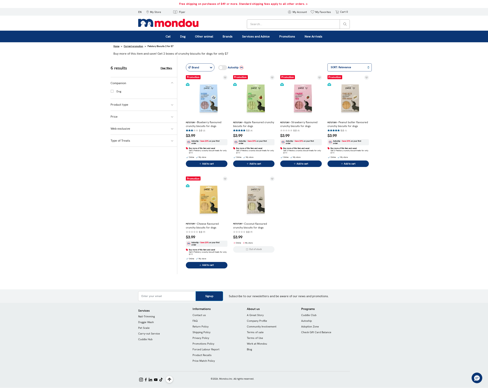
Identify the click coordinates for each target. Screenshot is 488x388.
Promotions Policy (203, 343)
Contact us (199, 315)
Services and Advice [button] (256, 36)
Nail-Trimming (146, 316)
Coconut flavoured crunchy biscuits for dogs (250, 225)
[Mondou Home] (168, 22)
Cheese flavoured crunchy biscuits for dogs (202, 225)
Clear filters (166, 68)
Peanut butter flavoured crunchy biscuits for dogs (347, 124)
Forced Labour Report (206, 349)
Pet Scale (144, 328)
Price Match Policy (204, 360)
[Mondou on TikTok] (161, 379)
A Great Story (255, 315)
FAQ (195, 321)
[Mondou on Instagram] (141, 379)
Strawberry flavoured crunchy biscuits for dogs (298, 124)
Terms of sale (255, 332)
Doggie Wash (146, 322)
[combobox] (298, 24)
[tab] (144, 83)
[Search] (345, 24)
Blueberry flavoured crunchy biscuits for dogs (203, 124)
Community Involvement (261, 326)
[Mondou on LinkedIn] (150, 379)
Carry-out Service (149, 333)
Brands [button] (228, 36)
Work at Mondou (257, 343)
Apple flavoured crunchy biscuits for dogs (253, 124)
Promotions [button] (287, 36)
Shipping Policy (201, 332)
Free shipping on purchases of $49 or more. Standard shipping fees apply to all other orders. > (243, 4)
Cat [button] (168, 36)
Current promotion (133, 46)
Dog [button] (182, 36)
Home (116, 46)
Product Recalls (202, 355)
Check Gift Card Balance (316, 332)
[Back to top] (169, 379)
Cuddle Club (308, 315)
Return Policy (201, 326)
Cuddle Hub (145, 339)
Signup (209, 296)
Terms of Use (255, 338)
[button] (153, 12)
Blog (249, 349)
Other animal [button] (204, 36)
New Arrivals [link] (313, 36)
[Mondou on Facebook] (146, 379)
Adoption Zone (310, 326)
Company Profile (257, 321)
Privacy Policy (201, 338)
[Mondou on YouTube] (155, 379)
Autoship (306, 321)
